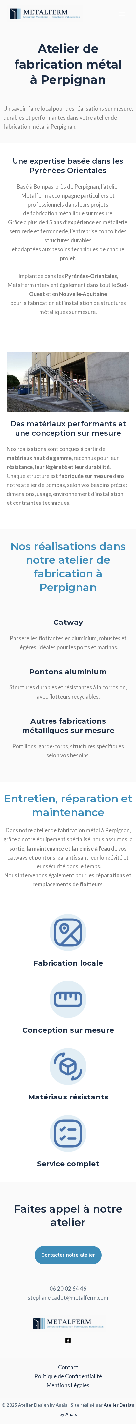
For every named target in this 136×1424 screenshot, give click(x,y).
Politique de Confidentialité (68, 1376)
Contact (68, 1367)
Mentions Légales (68, 1385)
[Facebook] (68, 1340)
